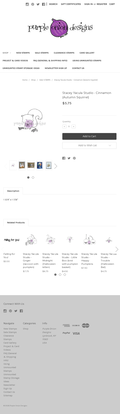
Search (53, 4)
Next (56, 165)
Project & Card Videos (15, 60)
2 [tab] (33, 177)
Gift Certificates (71, 4)
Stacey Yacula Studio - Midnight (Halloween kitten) (50, 261)
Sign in (88, 4)
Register (102, 4)
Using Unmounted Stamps (87, 60)
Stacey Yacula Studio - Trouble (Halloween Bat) (108, 261)
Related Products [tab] (16, 222)
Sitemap (8, 395)
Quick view (11, 236)
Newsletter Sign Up (56, 68)
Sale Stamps (42, 52)
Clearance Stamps (64, 52)
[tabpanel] (12, 165)
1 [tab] (28, 177)
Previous (5, 165)
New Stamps (23, 52)
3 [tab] (65, 275)
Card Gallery (87, 52)
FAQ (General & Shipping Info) (50, 60)
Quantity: (66, 121)
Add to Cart (11, 244)
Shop (6, 52)
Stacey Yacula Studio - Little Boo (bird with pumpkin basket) (70, 261)
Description (13, 191)
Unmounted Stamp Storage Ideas (21, 68)
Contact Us (78, 68)
